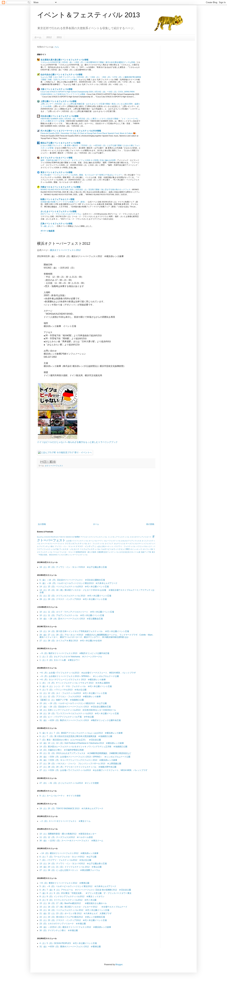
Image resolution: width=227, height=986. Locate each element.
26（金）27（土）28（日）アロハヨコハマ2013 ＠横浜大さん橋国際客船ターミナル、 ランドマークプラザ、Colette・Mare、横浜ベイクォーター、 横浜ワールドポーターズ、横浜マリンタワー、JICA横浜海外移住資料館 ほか (97, 636)
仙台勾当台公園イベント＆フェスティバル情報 (61, 74)
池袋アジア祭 (146, 552)
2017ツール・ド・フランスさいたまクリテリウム (61, 214)
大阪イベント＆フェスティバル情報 (56, 89)
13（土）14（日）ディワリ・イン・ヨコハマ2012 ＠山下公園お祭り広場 (73, 863)
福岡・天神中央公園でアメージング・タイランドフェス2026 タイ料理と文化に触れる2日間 (78, 160)
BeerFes (40, 537)
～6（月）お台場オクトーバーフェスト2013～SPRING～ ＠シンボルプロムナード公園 (79, 676)
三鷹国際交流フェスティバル (108, 552)
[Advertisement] (96, 495)
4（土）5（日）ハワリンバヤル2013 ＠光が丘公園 (63, 690)
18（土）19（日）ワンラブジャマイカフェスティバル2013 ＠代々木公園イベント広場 (79, 713)
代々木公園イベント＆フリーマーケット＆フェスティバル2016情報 (71, 131)
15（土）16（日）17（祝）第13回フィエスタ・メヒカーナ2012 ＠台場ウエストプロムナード (83, 907)
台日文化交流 (124, 552)
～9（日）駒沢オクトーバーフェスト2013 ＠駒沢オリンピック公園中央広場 (74, 653)
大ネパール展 (135, 552)
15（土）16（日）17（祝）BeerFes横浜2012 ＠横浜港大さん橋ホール (73, 903)
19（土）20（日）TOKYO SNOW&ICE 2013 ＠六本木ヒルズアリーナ (71, 808)
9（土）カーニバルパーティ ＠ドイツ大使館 (60, 796)
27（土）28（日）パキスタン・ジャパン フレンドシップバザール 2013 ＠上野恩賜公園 (80, 763)
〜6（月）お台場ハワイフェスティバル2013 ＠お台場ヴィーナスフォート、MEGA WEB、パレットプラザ (88, 673)
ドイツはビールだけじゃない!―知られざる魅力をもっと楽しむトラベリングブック (77, 442)
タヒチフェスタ (120, 543)
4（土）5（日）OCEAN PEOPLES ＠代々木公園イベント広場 (68, 943)
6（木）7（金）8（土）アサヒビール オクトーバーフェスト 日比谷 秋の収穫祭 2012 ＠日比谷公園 (85, 890)
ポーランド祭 (148, 549)
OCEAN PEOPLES (51, 537)
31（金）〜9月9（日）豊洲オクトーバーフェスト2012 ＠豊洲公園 (70, 946)
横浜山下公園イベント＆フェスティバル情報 (60, 143)
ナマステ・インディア (85, 546)
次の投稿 (42, 524)
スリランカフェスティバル (76, 543)
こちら (56, 47)
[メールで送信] (41, 461)
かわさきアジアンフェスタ (131, 541)
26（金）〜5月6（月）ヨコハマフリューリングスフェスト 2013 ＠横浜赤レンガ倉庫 (78, 760)
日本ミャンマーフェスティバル (76, 555)
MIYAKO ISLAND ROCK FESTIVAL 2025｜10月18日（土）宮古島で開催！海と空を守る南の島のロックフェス (86, 189)
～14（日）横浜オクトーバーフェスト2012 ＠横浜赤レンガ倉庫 (69, 853)
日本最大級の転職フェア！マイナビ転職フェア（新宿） (64, 202)
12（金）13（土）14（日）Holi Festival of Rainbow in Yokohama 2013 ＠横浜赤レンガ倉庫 (82, 743)
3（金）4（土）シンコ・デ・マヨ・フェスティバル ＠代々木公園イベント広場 (76, 686)
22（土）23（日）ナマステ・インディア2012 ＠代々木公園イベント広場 (73, 920)
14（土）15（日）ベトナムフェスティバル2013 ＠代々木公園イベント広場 (74, 586)
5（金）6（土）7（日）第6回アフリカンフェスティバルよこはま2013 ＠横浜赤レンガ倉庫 (81, 733)
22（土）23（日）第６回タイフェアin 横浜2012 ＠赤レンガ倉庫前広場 (72, 917)
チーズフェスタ (132, 543)
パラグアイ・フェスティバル (125, 546)
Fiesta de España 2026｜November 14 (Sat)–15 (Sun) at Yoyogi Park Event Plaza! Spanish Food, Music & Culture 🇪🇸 (88, 133)
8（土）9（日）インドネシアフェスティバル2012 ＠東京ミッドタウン (72, 896)
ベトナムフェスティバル (90, 549)
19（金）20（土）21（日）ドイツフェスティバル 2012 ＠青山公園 (71, 867)
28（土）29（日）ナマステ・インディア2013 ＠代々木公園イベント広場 (73, 599)
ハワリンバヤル (142, 546)
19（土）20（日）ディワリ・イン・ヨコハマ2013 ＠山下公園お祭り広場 (73, 567)
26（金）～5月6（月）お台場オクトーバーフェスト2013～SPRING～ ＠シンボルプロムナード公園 (85, 757)
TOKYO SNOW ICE (66, 537)
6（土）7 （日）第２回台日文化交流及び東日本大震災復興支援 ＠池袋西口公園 (76, 736)
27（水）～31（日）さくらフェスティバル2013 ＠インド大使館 (69, 783)
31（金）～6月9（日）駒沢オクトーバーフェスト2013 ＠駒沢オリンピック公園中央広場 (80, 720)
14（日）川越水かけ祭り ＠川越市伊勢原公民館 (62, 750)
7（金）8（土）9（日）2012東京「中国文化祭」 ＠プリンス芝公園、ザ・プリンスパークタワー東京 (85, 893)
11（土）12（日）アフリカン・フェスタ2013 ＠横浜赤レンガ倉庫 (70, 696)
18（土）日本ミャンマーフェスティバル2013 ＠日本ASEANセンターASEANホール (78, 710)
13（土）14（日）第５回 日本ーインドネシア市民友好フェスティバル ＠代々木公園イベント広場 (84, 631)
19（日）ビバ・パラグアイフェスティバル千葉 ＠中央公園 (67, 717)
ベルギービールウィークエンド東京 (115, 549)
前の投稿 (150, 524)
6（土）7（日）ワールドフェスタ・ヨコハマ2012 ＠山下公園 (68, 857)
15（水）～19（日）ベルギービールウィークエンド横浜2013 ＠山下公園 (73, 703)
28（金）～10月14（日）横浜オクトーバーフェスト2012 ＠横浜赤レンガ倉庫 (75, 927)
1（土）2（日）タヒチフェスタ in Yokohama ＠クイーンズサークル (71, 656)
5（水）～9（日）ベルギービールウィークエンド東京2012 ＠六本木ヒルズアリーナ (78, 886)
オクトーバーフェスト (54, 466)
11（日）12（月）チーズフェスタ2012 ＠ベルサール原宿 (66, 837)
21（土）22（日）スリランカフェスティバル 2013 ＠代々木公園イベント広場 (75, 596)
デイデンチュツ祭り (46, 546)
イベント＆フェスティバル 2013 (88, 15)
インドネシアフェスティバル (118, 537)
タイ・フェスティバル (96, 543)
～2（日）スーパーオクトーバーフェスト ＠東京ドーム (65, 821)
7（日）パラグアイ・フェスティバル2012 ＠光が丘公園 (65, 860)
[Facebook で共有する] (51, 461)
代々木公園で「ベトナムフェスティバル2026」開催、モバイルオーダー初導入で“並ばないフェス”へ (82, 175)
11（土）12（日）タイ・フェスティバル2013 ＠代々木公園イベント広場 (73, 693)
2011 (59, 37)
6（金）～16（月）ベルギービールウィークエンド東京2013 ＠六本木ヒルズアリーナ (78, 583)
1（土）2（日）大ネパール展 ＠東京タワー (60, 660)
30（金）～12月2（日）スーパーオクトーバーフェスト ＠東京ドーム (71, 840)
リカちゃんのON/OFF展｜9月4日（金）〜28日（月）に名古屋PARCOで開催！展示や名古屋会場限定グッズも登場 (88, 62)
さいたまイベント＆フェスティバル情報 (58, 211)
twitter (77, 537)
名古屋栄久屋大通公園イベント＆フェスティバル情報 (64, 60)
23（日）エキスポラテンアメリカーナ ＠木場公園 (63, 923)
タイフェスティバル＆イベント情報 (56, 158)
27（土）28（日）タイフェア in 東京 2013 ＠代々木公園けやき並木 (71, 640)
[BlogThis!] (45, 461)
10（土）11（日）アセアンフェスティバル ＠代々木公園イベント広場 (72, 615)
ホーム (37, 37)
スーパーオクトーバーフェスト (52, 543)
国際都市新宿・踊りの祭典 (86, 552)
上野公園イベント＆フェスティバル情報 (58, 101)
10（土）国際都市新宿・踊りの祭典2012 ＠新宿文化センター (68, 834)
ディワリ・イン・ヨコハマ (65, 546)
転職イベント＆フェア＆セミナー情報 (57, 199)
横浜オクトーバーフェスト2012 (65, 250)
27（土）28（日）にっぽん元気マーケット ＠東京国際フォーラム (70, 870)
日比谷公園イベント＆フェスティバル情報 (59, 116)
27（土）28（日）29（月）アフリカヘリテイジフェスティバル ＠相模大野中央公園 (78, 767)
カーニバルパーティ (96, 541)
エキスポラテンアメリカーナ (140, 537)
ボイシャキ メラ (136, 549)
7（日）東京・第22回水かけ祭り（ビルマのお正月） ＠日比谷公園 (70, 740)
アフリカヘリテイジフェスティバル (93, 537)
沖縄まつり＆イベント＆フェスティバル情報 (60, 187)
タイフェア (109, 543)
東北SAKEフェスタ (56, 555)
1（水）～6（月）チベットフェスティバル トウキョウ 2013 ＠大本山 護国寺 (75, 683)
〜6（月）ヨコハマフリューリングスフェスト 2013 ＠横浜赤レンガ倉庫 (73, 679)
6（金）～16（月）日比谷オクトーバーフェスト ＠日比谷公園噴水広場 (72, 580)
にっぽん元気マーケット (104, 546)
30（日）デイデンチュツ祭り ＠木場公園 (59, 930)
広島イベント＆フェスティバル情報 (56, 223)
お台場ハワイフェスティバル (77, 541)
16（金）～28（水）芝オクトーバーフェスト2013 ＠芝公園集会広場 (71, 619)
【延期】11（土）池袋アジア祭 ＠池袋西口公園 (62, 700)
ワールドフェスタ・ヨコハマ (64, 552)
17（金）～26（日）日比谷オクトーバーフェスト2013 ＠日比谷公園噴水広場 (75, 707)
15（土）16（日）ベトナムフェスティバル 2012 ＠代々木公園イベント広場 (74, 910)
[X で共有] (48, 461)
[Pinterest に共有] (54, 461)
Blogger (118, 964)
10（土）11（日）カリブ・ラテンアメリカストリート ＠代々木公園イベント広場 (77, 612)
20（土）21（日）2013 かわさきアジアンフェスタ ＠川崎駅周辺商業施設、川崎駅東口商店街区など (85, 753)
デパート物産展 (48, 231)
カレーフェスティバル (112, 541)
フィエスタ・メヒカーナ (69, 549)
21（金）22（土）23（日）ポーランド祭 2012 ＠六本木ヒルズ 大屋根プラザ (76, 913)
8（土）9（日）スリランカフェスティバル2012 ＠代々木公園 (68, 900)
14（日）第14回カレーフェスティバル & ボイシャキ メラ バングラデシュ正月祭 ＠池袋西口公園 (83, 746)
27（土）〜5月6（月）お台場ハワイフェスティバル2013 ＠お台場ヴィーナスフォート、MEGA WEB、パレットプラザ (93, 770)
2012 (49, 37)
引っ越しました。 (48, 226)
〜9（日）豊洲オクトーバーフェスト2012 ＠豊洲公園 (64, 883)
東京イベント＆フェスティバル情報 (56, 172)
